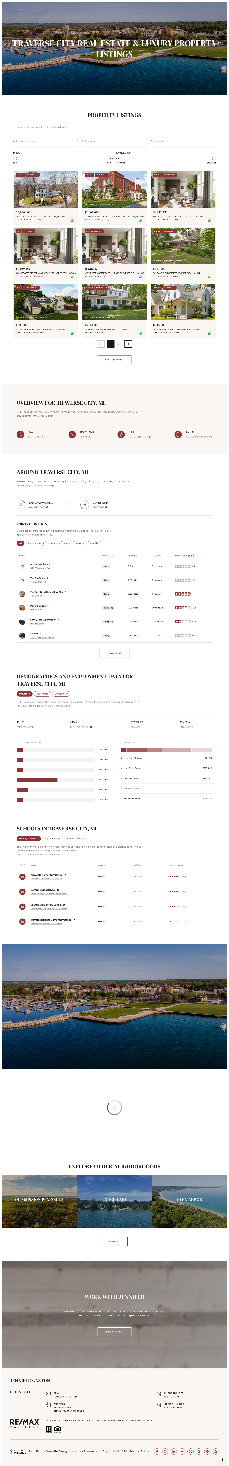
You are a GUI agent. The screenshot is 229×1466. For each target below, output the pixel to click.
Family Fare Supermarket (43, 620)
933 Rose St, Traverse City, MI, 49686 (46, 924)
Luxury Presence (86, 1451)
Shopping (54, 543)
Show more (114, 653)
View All (114, 1241)
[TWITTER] (190, 1451)
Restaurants (36, 543)
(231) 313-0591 (173, 1397)
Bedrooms (157, 141)
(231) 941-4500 (173, 1408)
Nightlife (95, 543)
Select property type (25, 141)
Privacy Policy (139, 1451)
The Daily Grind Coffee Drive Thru (47, 592)
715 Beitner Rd (38, 582)
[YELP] (199, 1451)
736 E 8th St (36, 596)
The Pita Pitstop (38, 578)
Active (67, 543)
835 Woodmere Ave (40, 568)
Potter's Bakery (38, 606)
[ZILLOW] (216, 1451)
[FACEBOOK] (157, 1451)
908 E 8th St (36, 610)
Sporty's (34, 634)
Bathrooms (88, 141)
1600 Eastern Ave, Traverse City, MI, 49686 (49, 909)
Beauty (81, 543)
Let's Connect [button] (114, 1332)
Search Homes (114, 360)
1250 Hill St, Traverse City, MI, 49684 (46, 879)
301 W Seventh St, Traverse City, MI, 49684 (49, 894)
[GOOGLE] (207, 1451)
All (21, 543)
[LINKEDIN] (174, 1451)
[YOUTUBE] (182, 1451)
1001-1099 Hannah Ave (42, 637)
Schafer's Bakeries (40, 564)
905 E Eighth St (37, 623)
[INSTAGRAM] (165, 1451)
